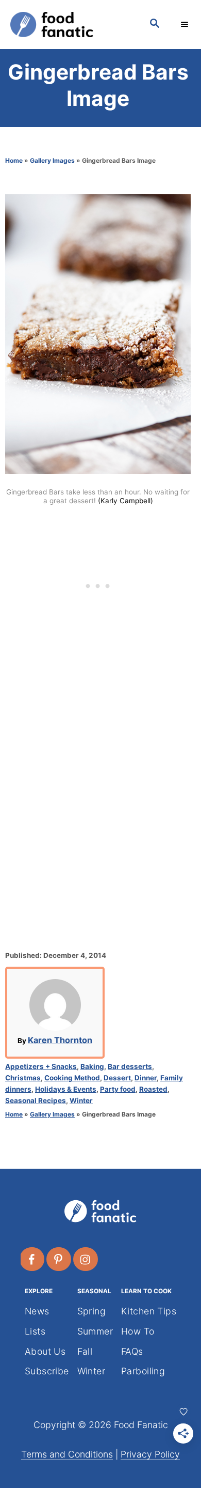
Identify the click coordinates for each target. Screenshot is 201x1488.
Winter (81, 1100)
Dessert (117, 1078)
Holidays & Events (65, 1089)
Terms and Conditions (67, 1454)
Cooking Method (72, 1078)
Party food (118, 1089)
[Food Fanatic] (69, 24)
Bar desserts (130, 1066)
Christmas (23, 1078)
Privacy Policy (150, 1454)
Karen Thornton (60, 1040)
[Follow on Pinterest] (59, 1259)
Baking (92, 1066)
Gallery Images (52, 160)
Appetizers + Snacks (41, 1066)
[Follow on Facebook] (32, 1259)
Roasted (153, 1089)
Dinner (146, 1078)
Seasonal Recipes (35, 1100)
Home (14, 160)
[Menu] (185, 24)
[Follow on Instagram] (86, 1259)
